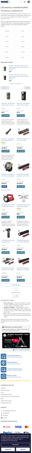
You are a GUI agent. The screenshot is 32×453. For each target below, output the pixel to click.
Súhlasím (22, 449)
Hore (16, 296)
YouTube (5, 418)
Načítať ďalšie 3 (16, 285)
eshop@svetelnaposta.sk (9, 411)
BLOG (2, 399)
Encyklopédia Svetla (6, 403)
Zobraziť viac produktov (15, 83)
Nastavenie (15, 444)
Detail (4, 186)
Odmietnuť (8, 449)
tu (16, 440)
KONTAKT (3, 388)
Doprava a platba (5, 390)
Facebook (5, 415)
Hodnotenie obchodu (6, 401)
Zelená (8, 190)
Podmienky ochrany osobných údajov (10, 396)
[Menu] (28, 1)
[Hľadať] (20, 1)
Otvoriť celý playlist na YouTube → (22, 350)
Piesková (3, 190)
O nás (2, 392)
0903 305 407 (6, 413)
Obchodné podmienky (6, 394)
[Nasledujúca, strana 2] (16, 289)
